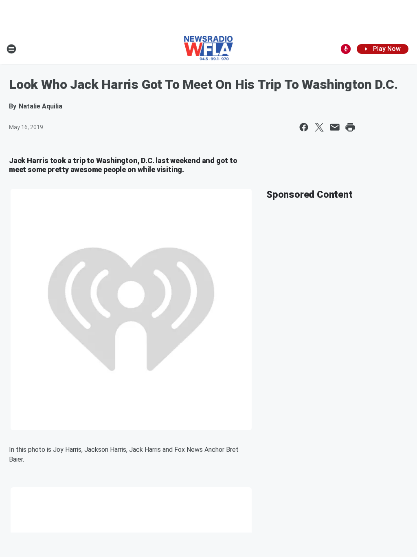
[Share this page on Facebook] (303, 127)
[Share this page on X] (319, 127)
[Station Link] (208, 49)
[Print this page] (350, 127)
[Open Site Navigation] (11, 49)
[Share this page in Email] (334, 127)
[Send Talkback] (346, 49)
